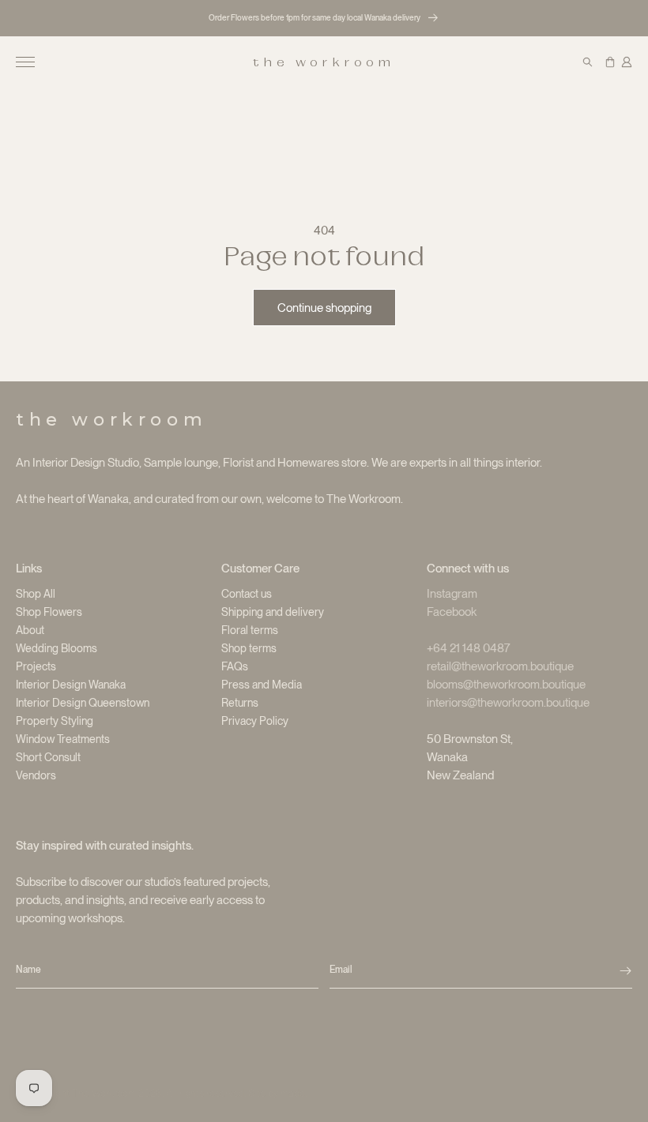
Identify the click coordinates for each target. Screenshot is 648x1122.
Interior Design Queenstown (82, 702)
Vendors (36, 775)
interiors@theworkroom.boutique (508, 703)
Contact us (246, 593)
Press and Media (261, 684)
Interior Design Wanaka (71, 684)
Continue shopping (324, 308)
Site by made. (277, 1093)
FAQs (234, 666)
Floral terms (249, 630)
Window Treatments (63, 739)
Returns (239, 702)
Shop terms (249, 648)
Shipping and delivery (272, 612)
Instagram (452, 594)
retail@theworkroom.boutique (500, 666)
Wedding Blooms (56, 648)
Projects (36, 666)
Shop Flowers (49, 612)
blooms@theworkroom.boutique (506, 684)
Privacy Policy (254, 721)
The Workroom (104, 1093)
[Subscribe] (625, 970)
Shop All (35, 593)
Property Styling (54, 721)
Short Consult (48, 757)
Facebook (452, 612)
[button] (25, 62)
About (30, 630)
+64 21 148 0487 (468, 648)
